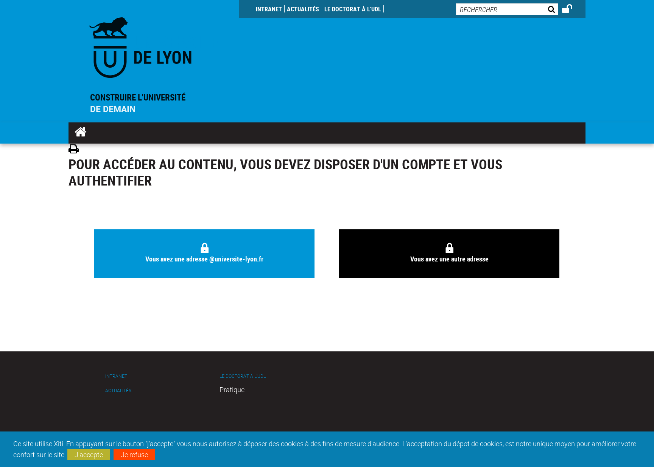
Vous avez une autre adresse (449, 258)
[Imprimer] (76, 150)
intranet (269, 9)
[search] (507, 9)
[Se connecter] (572, 10)
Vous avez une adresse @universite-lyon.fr (204, 258)
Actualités (303, 9)
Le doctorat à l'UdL (352, 9)
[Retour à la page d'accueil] (154, 46)
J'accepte (89, 454)
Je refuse (134, 454)
